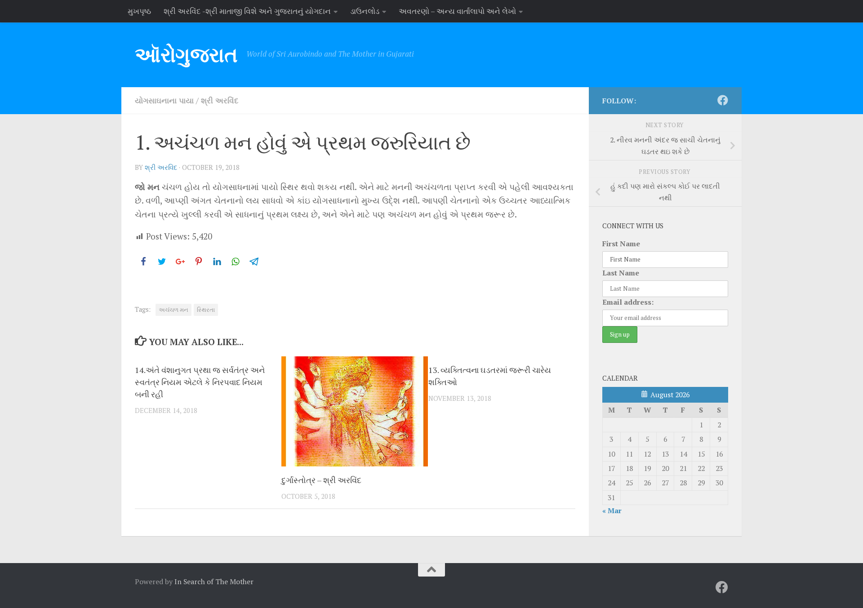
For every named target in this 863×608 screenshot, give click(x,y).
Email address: (628, 302)
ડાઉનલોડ (364, 11)
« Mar (612, 510)
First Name (621, 244)
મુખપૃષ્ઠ (139, 11)
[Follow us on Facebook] (722, 100)
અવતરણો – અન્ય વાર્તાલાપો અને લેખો (457, 11)
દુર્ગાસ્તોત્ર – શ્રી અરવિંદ (321, 480)
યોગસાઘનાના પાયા (164, 100)
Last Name (620, 273)
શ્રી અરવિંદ (220, 100)
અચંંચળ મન (173, 310)
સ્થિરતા (206, 310)
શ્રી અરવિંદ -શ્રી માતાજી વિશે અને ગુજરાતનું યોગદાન (247, 11)
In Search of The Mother (214, 581)
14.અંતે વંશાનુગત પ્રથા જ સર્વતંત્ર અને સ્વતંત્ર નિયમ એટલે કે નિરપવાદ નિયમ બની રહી (200, 381)
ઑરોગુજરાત (186, 54)
